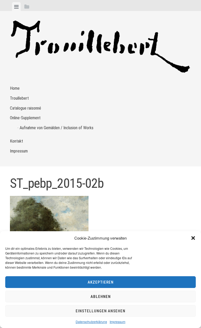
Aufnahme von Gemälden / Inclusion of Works (56, 127)
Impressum (117, 321)
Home (15, 88)
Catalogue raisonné (25, 108)
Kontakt (16, 141)
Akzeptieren (101, 282)
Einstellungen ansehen (100, 311)
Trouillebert (19, 98)
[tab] (16, 6)
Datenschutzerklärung (91, 321)
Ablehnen (101, 296)
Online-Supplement (25, 117)
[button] (193, 238)
